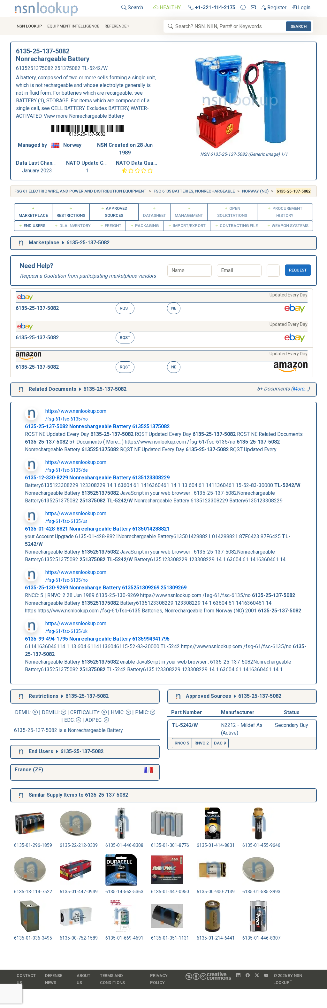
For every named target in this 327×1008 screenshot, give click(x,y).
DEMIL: (24, 712)
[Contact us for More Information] (243, 7)
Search (134, 7)
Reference (115, 26)
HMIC (117, 712)
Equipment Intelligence (73, 26)
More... (300, 389)
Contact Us (26, 979)
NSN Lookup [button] (29, 26)
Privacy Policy (159, 979)
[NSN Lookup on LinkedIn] (238, 976)
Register (276, 7)
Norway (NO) (255, 191)
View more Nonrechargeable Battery (84, 116)
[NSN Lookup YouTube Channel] (266, 976)
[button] (161, 303)
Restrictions (71, 215)
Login (303, 7)
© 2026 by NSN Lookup (287, 979)
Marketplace (33, 215)
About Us (83, 979)
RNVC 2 (201, 743)
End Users (34, 225)
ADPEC (93, 720)
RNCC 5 (182, 743)
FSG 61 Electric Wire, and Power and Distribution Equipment (80, 191)
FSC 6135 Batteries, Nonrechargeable (194, 191)
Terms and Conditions (112, 979)
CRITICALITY (84, 712)
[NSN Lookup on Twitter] (257, 976)
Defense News (53, 979)
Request (298, 270)
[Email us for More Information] (253, 7)
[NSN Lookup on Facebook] (247, 976)
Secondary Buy (291, 725)
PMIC (141, 712)
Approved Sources (116, 212)
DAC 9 (220, 743)
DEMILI (50, 712)
